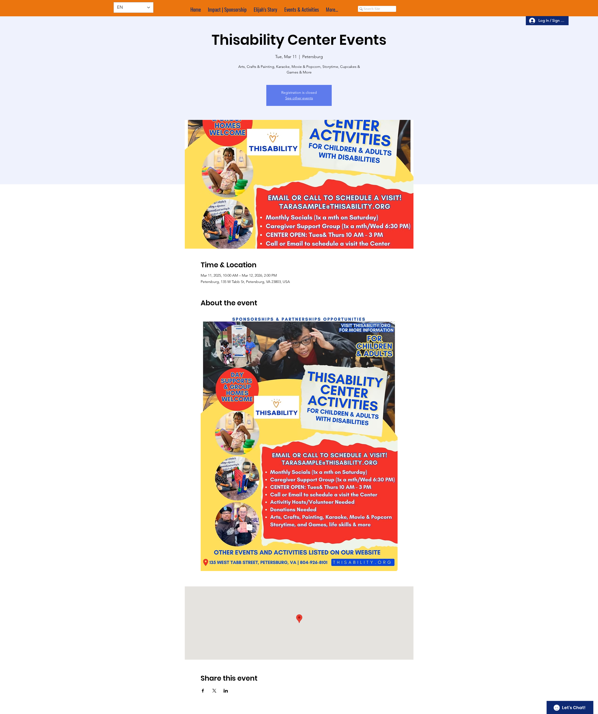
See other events (299, 98)
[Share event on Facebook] (203, 691)
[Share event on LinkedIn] (226, 691)
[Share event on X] (214, 691)
